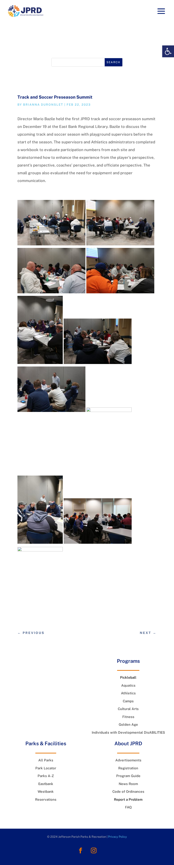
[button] (168, 51)
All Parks (45, 760)
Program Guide (128, 776)
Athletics (128, 693)
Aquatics (128, 685)
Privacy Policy (117, 836)
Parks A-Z (46, 776)
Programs (128, 661)
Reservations (45, 799)
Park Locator (45, 768)
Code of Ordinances (128, 791)
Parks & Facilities (45, 743)
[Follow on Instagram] (93, 850)
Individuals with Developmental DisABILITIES (128, 732)
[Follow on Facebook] (80, 850)
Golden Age (128, 724)
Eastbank (45, 784)
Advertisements (128, 760)
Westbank (46, 791)
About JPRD (128, 743)
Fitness (128, 717)
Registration (128, 768)
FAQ (128, 807)
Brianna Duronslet (43, 104)
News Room (87, 44)
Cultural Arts (128, 709)
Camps (128, 701)
